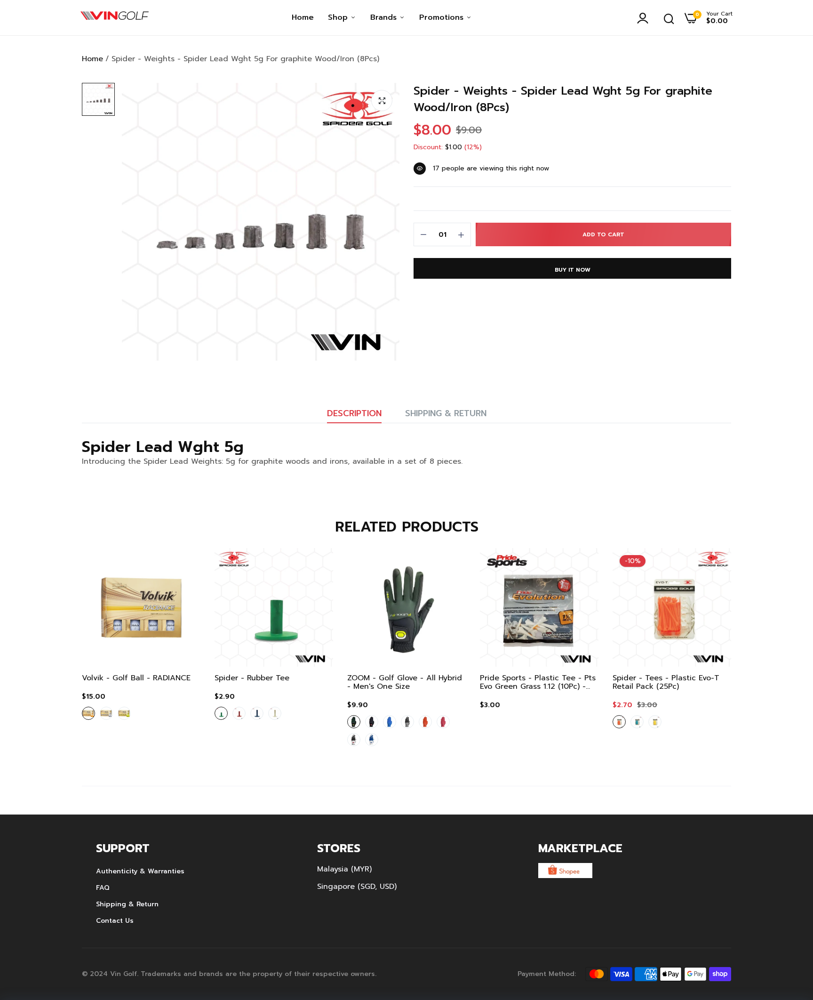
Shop (339, 17)
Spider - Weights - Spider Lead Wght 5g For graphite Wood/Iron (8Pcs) (563, 99)
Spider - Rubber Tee (252, 678)
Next (707, 653)
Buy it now (572, 270)
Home (303, 17)
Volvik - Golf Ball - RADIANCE (136, 678)
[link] (184, 564)
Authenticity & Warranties (140, 871)
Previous (105, 653)
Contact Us (115, 921)
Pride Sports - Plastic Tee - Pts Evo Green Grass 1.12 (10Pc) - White (538, 682)
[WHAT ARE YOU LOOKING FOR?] (669, 17)
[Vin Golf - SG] (114, 17)
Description (354, 413)
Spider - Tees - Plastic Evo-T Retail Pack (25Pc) (666, 682)
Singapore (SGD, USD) (357, 886)
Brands (384, 17)
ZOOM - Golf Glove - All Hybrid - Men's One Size (404, 682)
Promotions (442, 17)
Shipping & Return (445, 413)
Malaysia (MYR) (344, 869)
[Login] (645, 17)
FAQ (103, 888)
